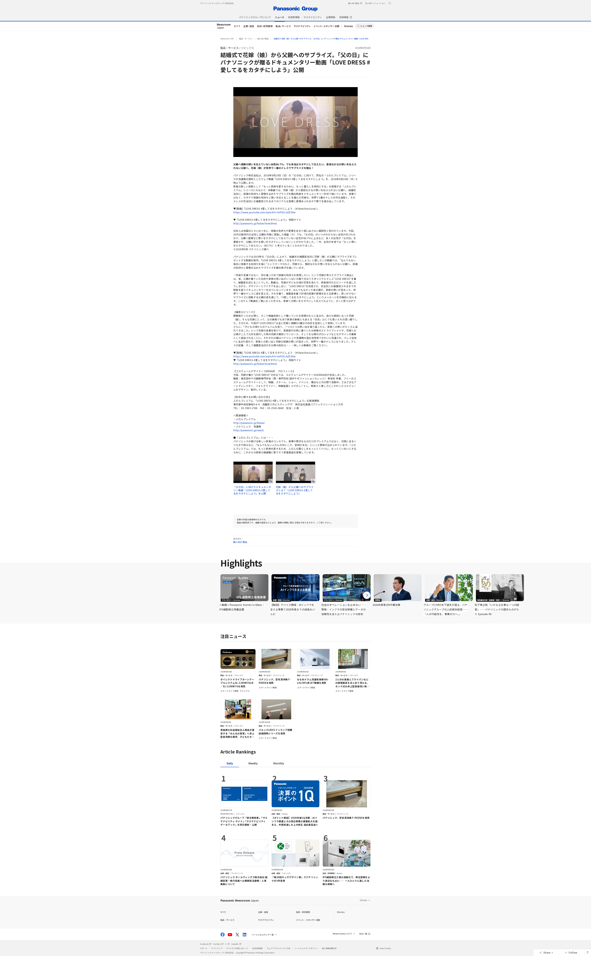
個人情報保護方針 (329, 948)
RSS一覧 (363, 933)
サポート (203, 948)
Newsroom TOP (227, 38)
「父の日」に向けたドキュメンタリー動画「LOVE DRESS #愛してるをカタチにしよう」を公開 (252, 490)
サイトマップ (216, 948)
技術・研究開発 (265, 26)
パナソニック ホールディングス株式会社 (217, 3)
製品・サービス (283, 26)
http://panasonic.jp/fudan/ (249, 423)
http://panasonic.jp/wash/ (248, 430)
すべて (237, 26)
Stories (348, 26)
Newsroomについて (342, 933)
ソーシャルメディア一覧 (263, 934)
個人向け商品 (263, 38)
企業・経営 (248, 26)
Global (363, 900)
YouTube (217, 944)
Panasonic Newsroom (239, 900)
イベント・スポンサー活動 (326, 26)
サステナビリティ (302, 26)
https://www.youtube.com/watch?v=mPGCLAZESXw (264, 212)
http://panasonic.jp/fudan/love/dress (255, 223)
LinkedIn (234, 944)
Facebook (204, 944)
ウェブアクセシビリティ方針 (278, 948)
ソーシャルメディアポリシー (306, 948)
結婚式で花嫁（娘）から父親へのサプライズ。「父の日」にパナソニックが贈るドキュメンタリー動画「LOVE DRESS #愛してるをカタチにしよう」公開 (337, 38)
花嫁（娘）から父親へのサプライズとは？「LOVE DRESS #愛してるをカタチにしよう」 (295, 490)
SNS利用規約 (257, 948)
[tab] (253, 763)
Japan (224, 26)
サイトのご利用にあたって (237, 948)
